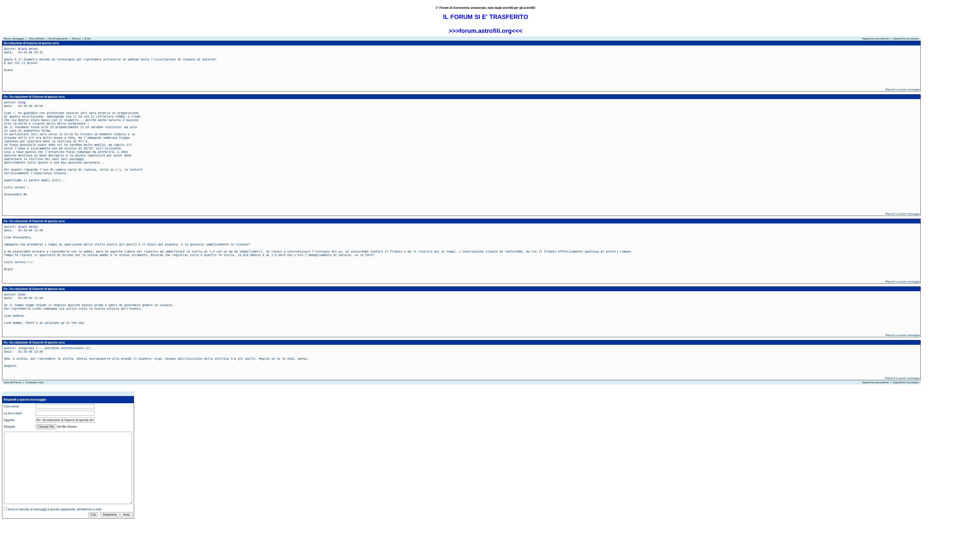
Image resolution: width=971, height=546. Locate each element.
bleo (21, 295)
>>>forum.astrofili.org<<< (485, 30)
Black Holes (28, 49)
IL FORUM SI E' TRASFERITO (485, 16)
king (21, 102)
